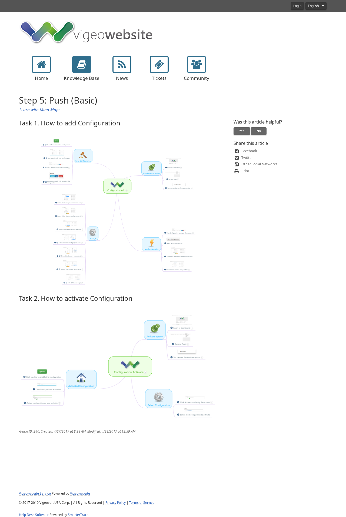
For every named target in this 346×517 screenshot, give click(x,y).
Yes (241, 131)
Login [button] (297, 6)
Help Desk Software (34, 515)
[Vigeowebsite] (86, 32)
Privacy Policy (115, 503)
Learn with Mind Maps (39, 109)
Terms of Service (141, 503)
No (259, 131)
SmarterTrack (78, 515)
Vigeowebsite (80, 493)
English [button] (314, 6)
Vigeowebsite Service (35, 493)
